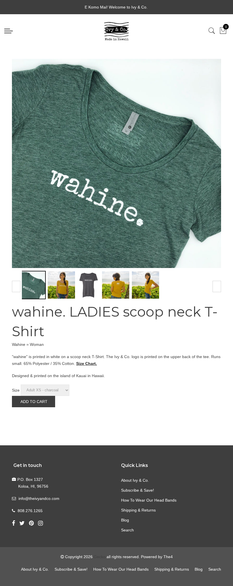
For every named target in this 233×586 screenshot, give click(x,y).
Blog (125, 520)
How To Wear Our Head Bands (148, 500)
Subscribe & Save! (137, 490)
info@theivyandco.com (38, 498)
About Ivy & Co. (135, 480)
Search (127, 530)
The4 (168, 556)
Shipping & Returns (138, 510)
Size (16, 390)
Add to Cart (33, 401)
